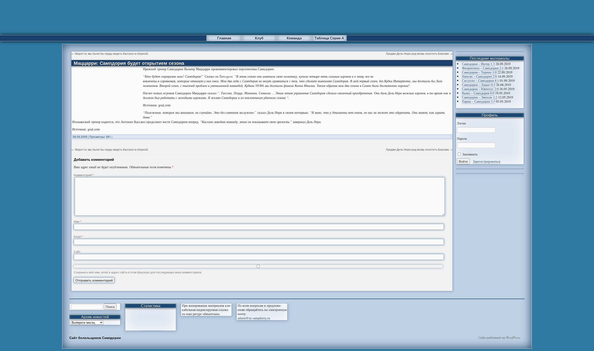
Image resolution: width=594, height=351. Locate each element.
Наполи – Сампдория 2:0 (479, 76)
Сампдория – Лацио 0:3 (478, 84)
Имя (77, 221)
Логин (461, 123)
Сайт (77, 251)
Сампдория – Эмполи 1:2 (479, 97)
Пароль (462, 138)
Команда (294, 38)
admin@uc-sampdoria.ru (254, 318)
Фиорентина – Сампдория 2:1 (483, 68)
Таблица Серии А (329, 38)
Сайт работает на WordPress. (499, 337)
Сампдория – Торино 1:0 (479, 72)
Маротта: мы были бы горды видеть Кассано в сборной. (109, 53)
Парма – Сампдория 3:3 (478, 101)
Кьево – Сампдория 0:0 (478, 93)
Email (78, 236)
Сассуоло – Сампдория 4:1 (480, 80)
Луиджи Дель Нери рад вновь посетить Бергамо (419, 53)
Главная (224, 38)
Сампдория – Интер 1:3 (478, 64)
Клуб (259, 38)
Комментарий (84, 175)
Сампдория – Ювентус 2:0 (480, 89)
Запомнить (470, 154)
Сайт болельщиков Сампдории (95, 337)
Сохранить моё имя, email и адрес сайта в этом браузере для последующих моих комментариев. (138, 272)
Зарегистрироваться (486, 161)
